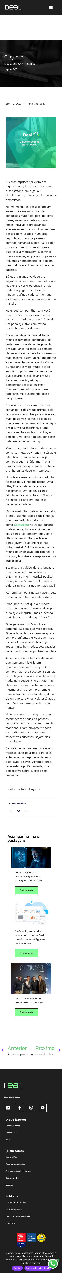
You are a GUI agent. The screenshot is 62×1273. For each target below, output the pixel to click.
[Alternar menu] (51, 7)
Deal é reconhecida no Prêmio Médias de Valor (29, 1000)
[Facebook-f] (19, 1108)
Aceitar (17, 1268)
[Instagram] (31, 1108)
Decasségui (21, 524)
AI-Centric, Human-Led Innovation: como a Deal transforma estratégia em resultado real (30, 937)
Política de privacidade (38, 1268)
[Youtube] (43, 1108)
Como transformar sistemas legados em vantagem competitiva (28, 876)
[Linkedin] (8, 1108)
